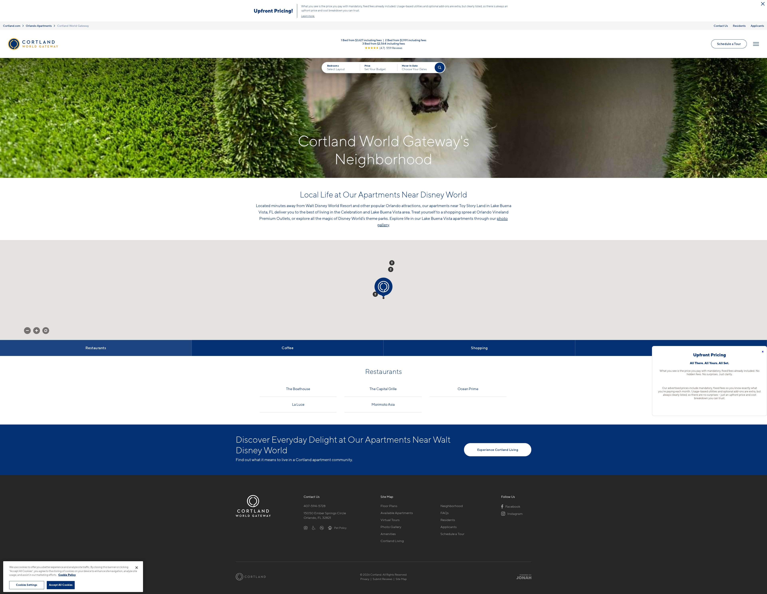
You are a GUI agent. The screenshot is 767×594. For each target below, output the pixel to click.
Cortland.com (11, 25)
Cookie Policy (67, 574)
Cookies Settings (26, 584)
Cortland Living (392, 541)
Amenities (388, 534)
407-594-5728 (315, 506)
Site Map (401, 579)
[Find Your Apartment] (440, 68)
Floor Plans (389, 506)
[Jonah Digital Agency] (522, 576)
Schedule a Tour (729, 44)
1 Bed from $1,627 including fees (361, 40)
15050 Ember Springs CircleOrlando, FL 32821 (325, 515)
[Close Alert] (763, 4)
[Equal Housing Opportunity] (306, 527)
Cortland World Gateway (73, 25)
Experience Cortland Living (497, 450)
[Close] (136, 567)
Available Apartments (397, 513)
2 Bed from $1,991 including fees (405, 40)
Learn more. (308, 16)
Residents (739, 25)
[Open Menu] (756, 44)
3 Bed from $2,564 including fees (383, 43)
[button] (383, 298)
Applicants (757, 25)
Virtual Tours (390, 520)
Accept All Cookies (61, 584)
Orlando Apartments (39, 25)
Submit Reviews (382, 579)
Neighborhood (451, 506)
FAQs (444, 513)
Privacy (364, 579)
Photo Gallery (391, 527)
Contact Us (721, 25)
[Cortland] (251, 576)
